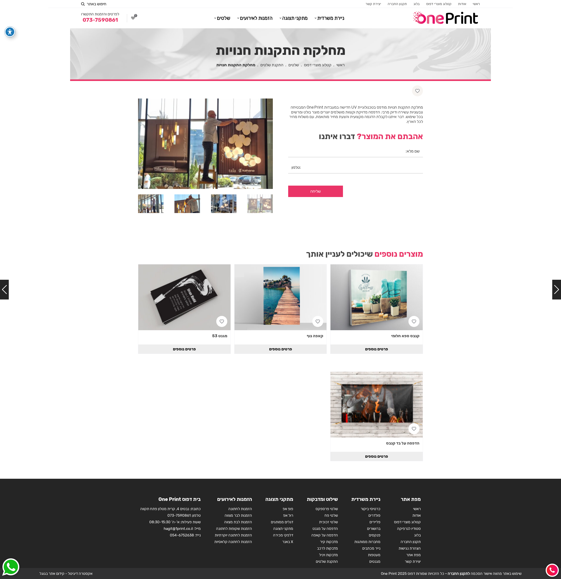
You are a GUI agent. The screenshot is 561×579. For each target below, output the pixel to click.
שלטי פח (331, 515)
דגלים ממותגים (282, 522)
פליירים (374, 522)
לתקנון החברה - (457, 573)
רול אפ (288, 515)
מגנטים (374, 561)
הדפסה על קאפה (324, 535)
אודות (462, 4)
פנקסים (374, 535)
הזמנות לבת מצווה (238, 522)
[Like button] (417, 90)
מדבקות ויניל (328, 555)
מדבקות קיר (329, 542)
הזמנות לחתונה (240, 509)
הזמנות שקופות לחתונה (234, 528)
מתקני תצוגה (295, 18)
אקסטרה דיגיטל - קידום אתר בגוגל (65, 573)
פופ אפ (288, 509)
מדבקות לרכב (327, 548)
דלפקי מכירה (283, 535)
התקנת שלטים (271, 65)
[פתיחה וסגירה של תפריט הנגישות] (10, 32)
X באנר (287, 542)
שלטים (223, 18)
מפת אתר (413, 555)
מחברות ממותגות (367, 542)
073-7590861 (179, 515)
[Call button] (552, 570)
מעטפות (374, 555)
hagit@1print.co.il (178, 528)
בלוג (417, 4)
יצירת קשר (373, 4)
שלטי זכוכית (328, 522)
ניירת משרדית (330, 18)
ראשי (476, 4)
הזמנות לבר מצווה (238, 515)
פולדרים (374, 515)
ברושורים (373, 528)
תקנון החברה (397, 4)
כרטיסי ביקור (370, 509)
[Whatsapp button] (10, 567)
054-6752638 (182, 535)
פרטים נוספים (376, 349)
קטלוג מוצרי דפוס (438, 4)
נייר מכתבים (371, 548)
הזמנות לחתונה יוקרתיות (233, 535)
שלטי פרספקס (327, 509)
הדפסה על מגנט (325, 528)
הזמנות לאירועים (256, 18)
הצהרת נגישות (410, 548)
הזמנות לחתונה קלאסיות (233, 542)
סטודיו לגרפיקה (409, 528)
